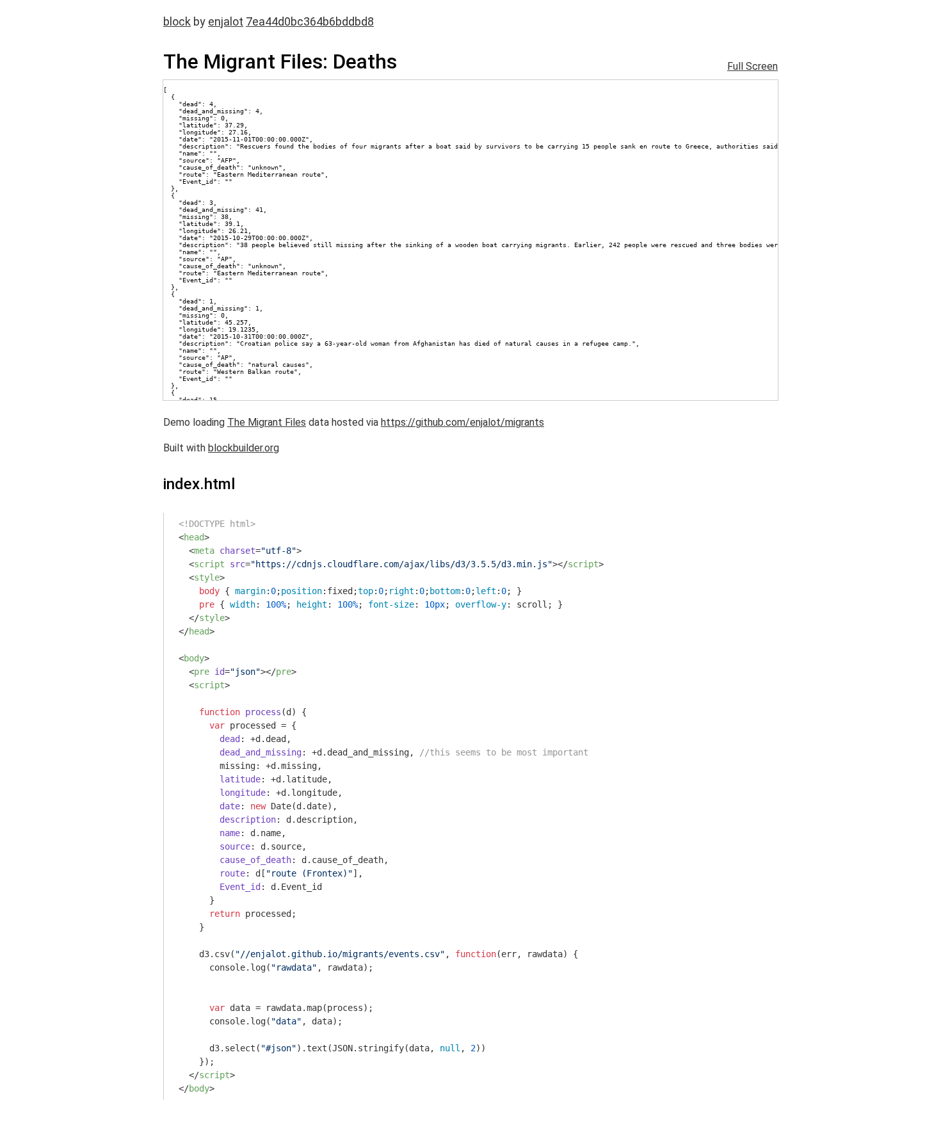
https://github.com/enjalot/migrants (462, 422)
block (177, 21)
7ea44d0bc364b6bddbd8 (310, 21)
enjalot (225, 21)
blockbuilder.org (243, 448)
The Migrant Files (266, 422)
